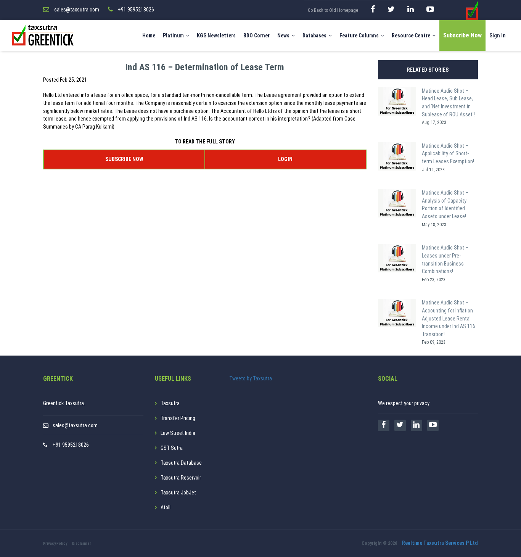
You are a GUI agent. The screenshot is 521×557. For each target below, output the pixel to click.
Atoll (165, 507)
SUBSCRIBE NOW (124, 159)
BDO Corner (256, 35)
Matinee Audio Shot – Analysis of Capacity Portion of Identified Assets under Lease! (445, 204)
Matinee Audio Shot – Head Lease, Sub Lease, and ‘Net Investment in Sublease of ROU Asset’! (448, 103)
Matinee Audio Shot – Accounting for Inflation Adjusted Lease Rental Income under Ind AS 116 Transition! (448, 318)
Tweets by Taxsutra (250, 378)
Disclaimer (81, 543)
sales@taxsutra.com (75, 425)
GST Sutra (172, 448)
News (283, 35)
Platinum (173, 35)
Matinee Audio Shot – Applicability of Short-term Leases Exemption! (448, 153)
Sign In (497, 35)
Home (148, 35)
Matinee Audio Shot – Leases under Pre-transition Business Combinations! (445, 259)
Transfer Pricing (178, 418)
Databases (314, 35)
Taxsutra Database (181, 463)
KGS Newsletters (216, 35)
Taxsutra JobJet (178, 492)
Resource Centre (411, 35)
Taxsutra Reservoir (181, 478)
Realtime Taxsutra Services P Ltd (440, 543)
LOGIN (285, 159)
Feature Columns (359, 35)
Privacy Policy (55, 543)
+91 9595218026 (71, 445)
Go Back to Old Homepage (333, 10)
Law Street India (178, 433)
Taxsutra (170, 403)
